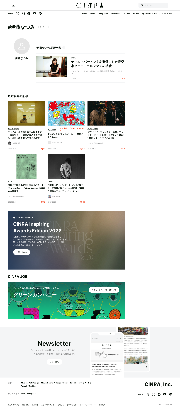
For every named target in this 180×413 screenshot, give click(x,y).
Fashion (32, 386)
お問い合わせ (72, 405)
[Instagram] (23, 13)
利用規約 (102, 405)
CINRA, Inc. (158, 384)
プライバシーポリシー (88, 405)
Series (136, 13)
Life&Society (76, 383)
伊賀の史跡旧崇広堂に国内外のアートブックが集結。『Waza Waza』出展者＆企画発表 (26, 188)
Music (24, 383)
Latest (84, 13)
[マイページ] (13, 5)
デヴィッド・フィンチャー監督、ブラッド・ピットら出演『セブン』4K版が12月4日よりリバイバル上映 (105, 135)
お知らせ (60, 405)
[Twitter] (17, 13)
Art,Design (34, 383)
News (92, 13)
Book (65, 383)
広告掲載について (48, 405)
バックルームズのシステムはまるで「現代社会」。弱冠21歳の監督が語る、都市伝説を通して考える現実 (25, 135)
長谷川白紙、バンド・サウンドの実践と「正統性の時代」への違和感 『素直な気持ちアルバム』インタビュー (66, 188)
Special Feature (149, 13)
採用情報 (35, 405)
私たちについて (13, 405)
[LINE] (40, 13)
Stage (58, 383)
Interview (115, 13)
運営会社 (25, 405)
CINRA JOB (167, 13)
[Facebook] (28, 13)
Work (87, 383)
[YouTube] (34, 14)
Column (126, 13)
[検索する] (141, 5)
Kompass (31, 394)
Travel (24, 386)
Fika (23, 394)
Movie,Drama (47, 383)
